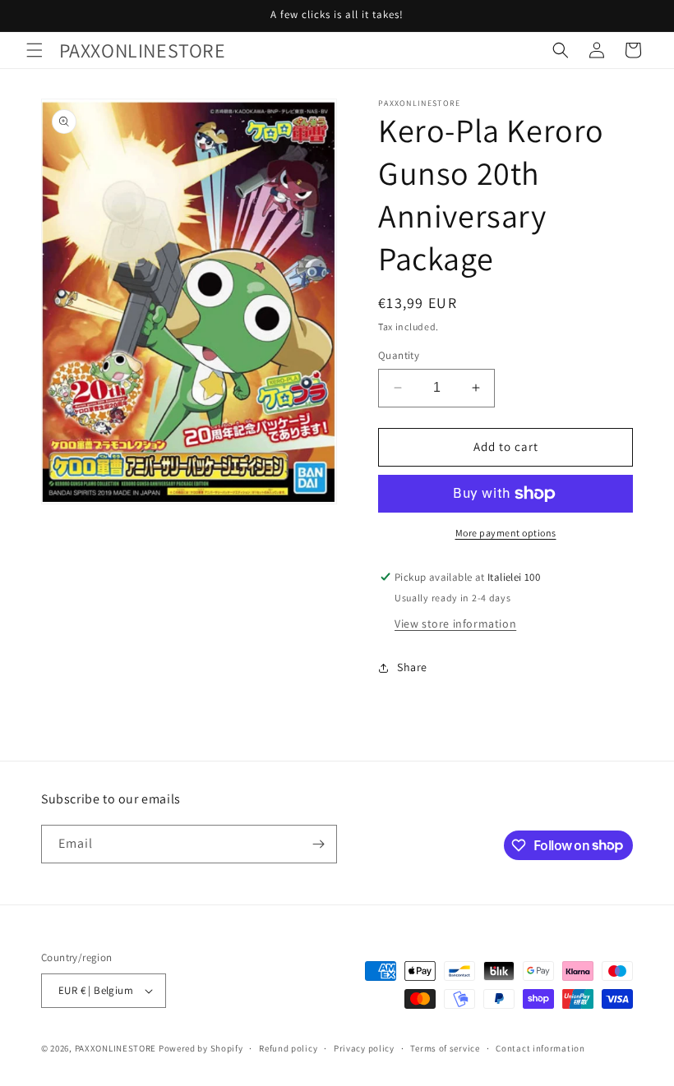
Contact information (540, 1048)
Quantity (398, 355)
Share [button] (412, 667)
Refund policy (288, 1048)
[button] (34, 50)
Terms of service (444, 1048)
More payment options (505, 533)
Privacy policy (364, 1048)
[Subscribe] (318, 844)
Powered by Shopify (201, 1048)
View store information (455, 623)
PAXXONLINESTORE (116, 1048)
